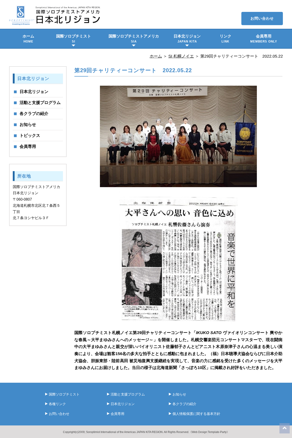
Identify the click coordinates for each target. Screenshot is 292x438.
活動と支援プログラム (40, 102)
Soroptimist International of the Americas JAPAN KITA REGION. (124, 432)
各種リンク (57, 404)
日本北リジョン (187, 38)
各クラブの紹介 (34, 113)
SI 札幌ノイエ (181, 56)
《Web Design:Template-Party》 (209, 432)
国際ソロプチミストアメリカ (134, 38)
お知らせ (28, 124)
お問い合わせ (262, 18)
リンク (225, 38)
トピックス (30, 135)
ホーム (28, 38)
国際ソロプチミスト (73, 38)
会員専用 (263, 38)
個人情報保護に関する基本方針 (196, 414)
